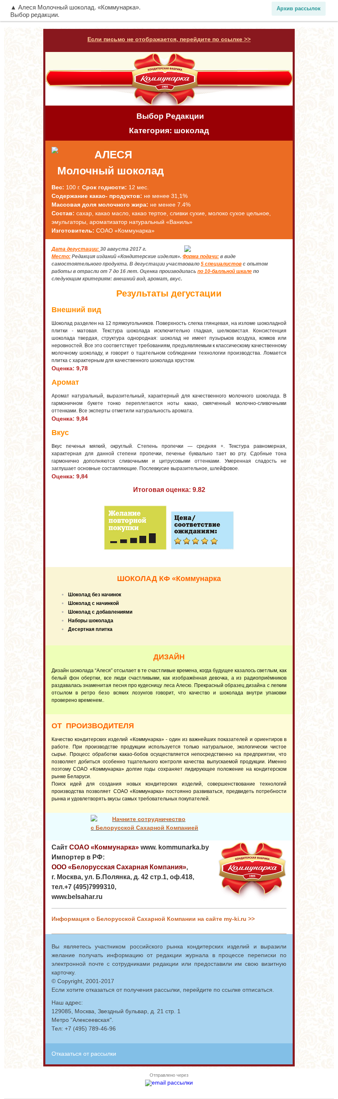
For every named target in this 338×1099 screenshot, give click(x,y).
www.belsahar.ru (77, 896)
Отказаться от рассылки (84, 1053)
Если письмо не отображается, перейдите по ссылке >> (169, 39)
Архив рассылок (299, 8)
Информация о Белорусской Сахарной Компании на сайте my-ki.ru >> (153, 918)
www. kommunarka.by (175, 847)
